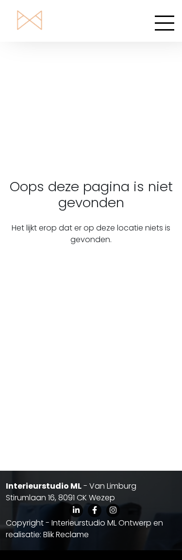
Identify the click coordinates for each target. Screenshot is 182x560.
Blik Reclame (66, 534)
